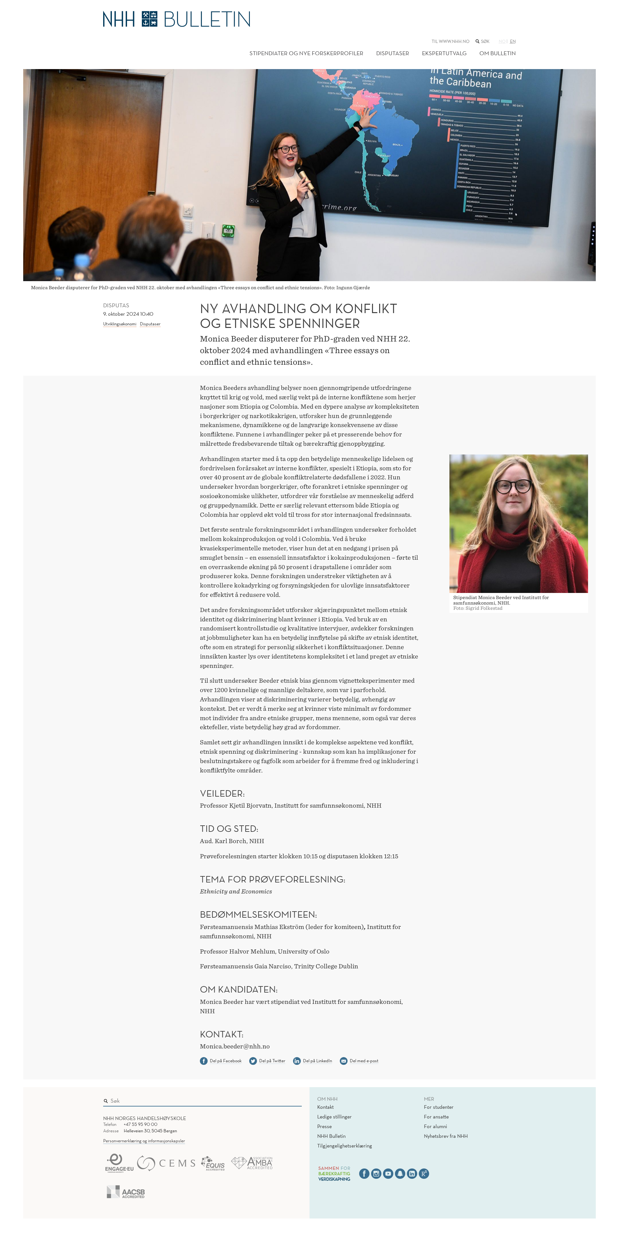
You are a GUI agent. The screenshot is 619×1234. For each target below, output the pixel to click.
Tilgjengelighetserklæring (344, 1145)
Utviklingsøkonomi (119, 324)
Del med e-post (364, 1061)
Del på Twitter (272, 1061)
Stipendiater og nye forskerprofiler (306, 53)
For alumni (435, 1126)
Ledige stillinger (334, 1116)
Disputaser (392, 53)
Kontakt (325, 1107)
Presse (324, 1126)
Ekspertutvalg (444, 53)
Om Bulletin (497, 53)
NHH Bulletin (331, 1136)
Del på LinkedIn (317, 1061)
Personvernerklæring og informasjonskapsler (144, 1141)
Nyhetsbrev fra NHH (446, 1136)
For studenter (439, 1107)
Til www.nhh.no (450, 41)
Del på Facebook (225, 1061)
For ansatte (436, 1116)
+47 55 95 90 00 (140, 1124)
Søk (292, 1099)
